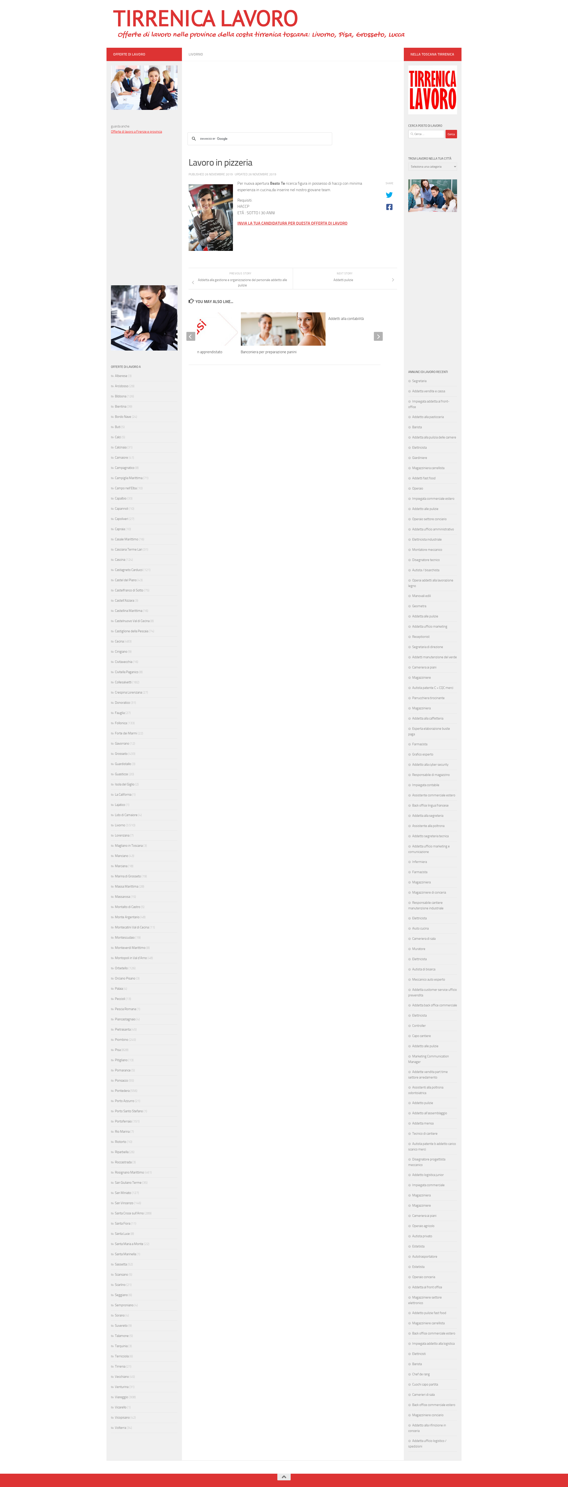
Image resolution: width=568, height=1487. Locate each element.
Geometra (419, 606)
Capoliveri (121, 519)
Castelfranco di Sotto (129, 590)
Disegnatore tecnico (426, 560)
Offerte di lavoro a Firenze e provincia (136, 132)
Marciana (121, 866)
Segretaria (419, 381)
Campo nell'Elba (126, 488)
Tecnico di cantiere (425, 1134)
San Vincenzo (124, 1203)
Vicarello (120, 1407)
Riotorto (120, 1142)
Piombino (121, 1040)
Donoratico (122, 703)
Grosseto (121, 754)
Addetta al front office (427, 1287)
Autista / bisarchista (425, 570)
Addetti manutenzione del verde (434, 657)
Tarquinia (121, 1346)
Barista (417, 427)
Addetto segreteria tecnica (430, 836)
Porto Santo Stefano (129, 1111)
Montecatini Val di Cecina (132, 927)
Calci (118, 437)
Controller (419, 1026)
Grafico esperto (422, 754)
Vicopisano (122, 1418)
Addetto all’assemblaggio (429, 1113)
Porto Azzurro (124, 1101)
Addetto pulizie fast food (429, 1313)
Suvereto (121, 1326)
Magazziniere (421, 678)
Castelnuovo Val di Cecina (132, 621)
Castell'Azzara (124, 601)
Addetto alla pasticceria (428, 417)
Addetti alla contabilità (346, 318)
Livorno (196, 54)
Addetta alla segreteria (427, 816)
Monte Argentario (127, 917)
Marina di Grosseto (128, 876)
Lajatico (120, 805)
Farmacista (419, 744)
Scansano (121, 1275)
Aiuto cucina (420, 928)
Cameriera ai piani (424, 667)
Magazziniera (421, 708)
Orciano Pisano (125, 978)
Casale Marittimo (126, 539)
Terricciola (122, 1356)
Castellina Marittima (128, 611)
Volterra (120, 1428)
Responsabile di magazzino (431, 775)
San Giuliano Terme (128, 1183)
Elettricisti (419, 1354)
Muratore (418, 949)
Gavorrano (122, 743)
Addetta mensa (423, 1123)
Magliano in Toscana (129, 846)
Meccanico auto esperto (428, 979)
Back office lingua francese (430, 805)
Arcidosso (121, 386)
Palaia (119, 989)
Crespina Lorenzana (128, 692)
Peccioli (120, 999)
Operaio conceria (423, 1277)
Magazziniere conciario (428, 1415)
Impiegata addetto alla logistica (433, 1344)
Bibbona (120, 396)
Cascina (120, 560)
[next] (378, 336)
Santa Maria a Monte (129, 1244)
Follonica (121, 723)
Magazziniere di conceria (429, 892)
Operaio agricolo (423, 1226)
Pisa (118, 1050)
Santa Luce (122, 1234)
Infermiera (419, 862)
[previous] (190, 336)
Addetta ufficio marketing (429, 627)
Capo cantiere (421, 1036)
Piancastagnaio (125, 1019)
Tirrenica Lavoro (205, 18)
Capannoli (121, 509)
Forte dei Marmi (126, 733)
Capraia (120, 529)
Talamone (122, 1336)
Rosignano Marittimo (129, 1172)
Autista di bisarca (423, 969)
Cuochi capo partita (425, 1384)
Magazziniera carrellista (428, 468)
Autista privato (422, 1236)
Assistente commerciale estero (433, 795)
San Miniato (123, 1193)
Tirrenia (120, 1366)
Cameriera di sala (424, 939)
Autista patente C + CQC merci (432, 688)
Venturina (121, 1387)
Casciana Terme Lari (128, 549)
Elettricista (419, 448)
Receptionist (421, 637)
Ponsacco (121, 1081)
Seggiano (121, 1295)
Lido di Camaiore (126, 815)
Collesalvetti (123, 682)
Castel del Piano (126, 580)
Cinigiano (121, 652)
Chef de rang (421, 1374)
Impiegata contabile (425, 785)
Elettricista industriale (427, 539)
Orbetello (121, 968)
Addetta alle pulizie (425, 616)
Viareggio (121, 1397)
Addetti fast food (424, 478)
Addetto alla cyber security (430, 765)
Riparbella (121, 1152)
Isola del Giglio (124, 784)
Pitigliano (121, 1060)
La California (123, 795)
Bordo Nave (123, 417)
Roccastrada (123, 1162)
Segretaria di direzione (427, 647)
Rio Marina (122, 1132)
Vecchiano (122, 1377)
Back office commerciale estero (433, 1333)
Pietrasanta (123, 1029)
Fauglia (120, 713)
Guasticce (121, 774)
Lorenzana (122, 835)
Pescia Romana (125, 1009)
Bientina (120, 406)
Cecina (119, 641)
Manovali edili (421, 596)
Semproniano (124, 1305)
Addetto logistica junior (428, 1175)
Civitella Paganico (126, 672)
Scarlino (120, 1285)
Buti (117, 427)
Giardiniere (419, 458)
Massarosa (122, 897)
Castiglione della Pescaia (131, 631)
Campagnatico (124, 468)
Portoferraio (123, 1121)
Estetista (418, 1246)
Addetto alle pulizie (425, 509)
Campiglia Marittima (128, 478)
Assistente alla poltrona (428, 826)
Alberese (121, 376)
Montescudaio (125, 938)
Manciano (121, 856)
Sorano (120, 1315)
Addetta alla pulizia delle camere (434, 437)
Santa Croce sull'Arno (129, 1213)
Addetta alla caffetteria (427, 718)
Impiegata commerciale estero (433, 499)
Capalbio (120, 498)
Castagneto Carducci (129, 570)
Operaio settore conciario (429, 519)
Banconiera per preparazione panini (269, 352)
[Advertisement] (293, 92)
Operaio (417, 488)
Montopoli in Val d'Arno (131, 958)
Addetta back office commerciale (434, 1005)
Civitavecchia (123, 662)
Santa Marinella (125, 1254)
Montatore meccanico (427, 550)
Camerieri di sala (423, 1395)
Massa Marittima (126, 886)
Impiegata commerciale (428, 1185)
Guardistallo (123, 764)
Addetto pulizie (422, 1103)
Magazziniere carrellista (428, 1323)
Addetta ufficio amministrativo (433, 529)
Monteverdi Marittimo (130, 948)
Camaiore (121, 458)
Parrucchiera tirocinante (428, 698)
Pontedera (122, 1091)
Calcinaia (120, 447)
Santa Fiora (122, 1223)
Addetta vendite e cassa (428, 391)
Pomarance (123, 1070)
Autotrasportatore (424, 1257)
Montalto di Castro (127, 907)
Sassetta (121, 1264)
